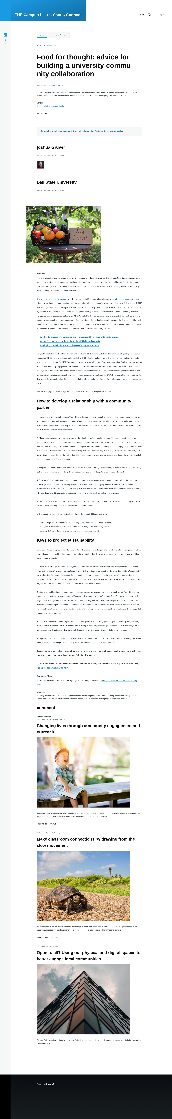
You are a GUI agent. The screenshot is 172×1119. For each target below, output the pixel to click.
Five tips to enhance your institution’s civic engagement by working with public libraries (79, 336)
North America (116, 131)
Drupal (48, 1084)
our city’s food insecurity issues (125, 298)
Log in (161, 15)
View (42, 35)
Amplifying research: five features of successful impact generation (69, 345)
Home (39, 45)
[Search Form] (149, 14)
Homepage (51, 45)
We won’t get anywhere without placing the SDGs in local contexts (70, 341)
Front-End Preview (58, 35)
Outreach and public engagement (56, 131)
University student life (83, 131)
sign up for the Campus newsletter (52, 667)
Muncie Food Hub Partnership (53, 298)
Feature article (101, 131)
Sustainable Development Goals (50, 106)
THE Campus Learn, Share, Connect (48, 15)
